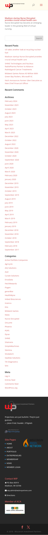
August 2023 (10, 113)
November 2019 (11, 187)
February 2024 (11, 101)
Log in (7, 376)
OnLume (8, 322)
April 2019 (9, 214)
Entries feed (10, 380)
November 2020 (11, 152)
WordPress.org (11, 388)
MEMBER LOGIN (13, 467)
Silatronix (9, 342)
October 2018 (10, 238)
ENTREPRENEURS (14, 455)
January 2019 (10, 226)
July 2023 (9, 117)
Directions (10, 495)
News (7, 315)
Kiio (6, 307)
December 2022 (11, 136)
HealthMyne (10, 295)
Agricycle (9, 264)
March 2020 (10, 171)
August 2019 (10, 199)
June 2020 (9, 164)
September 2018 (12, 242)
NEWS (9, 463)
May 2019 (9, 210)
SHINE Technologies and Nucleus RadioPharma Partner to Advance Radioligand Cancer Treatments (19, 66)
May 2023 (9, 124)
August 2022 (10, 144)
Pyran (7, 334)
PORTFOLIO (11, 451)
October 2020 (10, 156)
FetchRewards (11, 283)
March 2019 (10, 218)
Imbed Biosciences (13, 299)
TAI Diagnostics (11, 362)
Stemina (8, 350)
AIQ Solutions (10, 268)
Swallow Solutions (12, 358)
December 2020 (11, 148)
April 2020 (9, 167)
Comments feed (11, 384)
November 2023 (11, 105)
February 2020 (11, 175)
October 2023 (10, 109)
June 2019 (9, 207)
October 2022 (10, 140)
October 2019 (10, 191)
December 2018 (11, 230)
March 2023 (10, 132)
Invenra (8, 303)
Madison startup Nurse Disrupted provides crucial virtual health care (21, 19)
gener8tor (9, 291)
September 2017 (12, 249)
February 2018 (11, 246)
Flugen (8, 287)
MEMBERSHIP (12, 459)
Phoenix (8, 326)
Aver (7, 272)
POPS (7, 330)
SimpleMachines (12, 346)
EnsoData (9, 279)
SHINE (7, 338)
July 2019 (9, 203)
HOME (9, 443)
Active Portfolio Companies (16, 260)
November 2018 (11, 234)
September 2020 (12, 160)
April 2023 (9, 128)
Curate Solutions (12, 275)
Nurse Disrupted (12, 319)
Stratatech (9, 354)
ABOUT (10, 447)
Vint (6, 365)
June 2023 (9, 120)
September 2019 (12, 195)
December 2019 (11, 183)
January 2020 (10, 179)
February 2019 (11, 222)
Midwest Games (12, 311)
